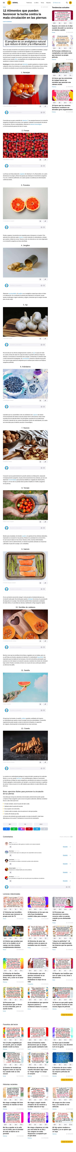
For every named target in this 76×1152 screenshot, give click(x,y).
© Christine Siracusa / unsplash (9, 582)
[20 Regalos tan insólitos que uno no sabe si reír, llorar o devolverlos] (62, 963)
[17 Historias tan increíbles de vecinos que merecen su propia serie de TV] (13, 902)
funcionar (19, 778)
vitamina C (25, 120)
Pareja (53, 32)
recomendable (12, 293)
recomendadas (12, 479)
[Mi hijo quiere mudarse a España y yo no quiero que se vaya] (62, 1117)
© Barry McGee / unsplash (8, 159)
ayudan (24, 536)
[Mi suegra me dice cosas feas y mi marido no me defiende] (62, 1093)
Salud (4, 7)
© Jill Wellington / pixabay (8, 400)
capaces (35, 414)
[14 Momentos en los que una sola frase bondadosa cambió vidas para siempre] (38, 902)
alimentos (25, 64)
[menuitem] (29, 2)
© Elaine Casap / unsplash (8, 521)
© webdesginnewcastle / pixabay (9, 640)
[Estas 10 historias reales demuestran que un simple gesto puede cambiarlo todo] (38, 1033)
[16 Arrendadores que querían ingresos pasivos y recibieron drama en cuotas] (38, 993)
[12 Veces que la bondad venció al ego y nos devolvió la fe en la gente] (62, 1033)
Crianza (54, 111)
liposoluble (40, 657)
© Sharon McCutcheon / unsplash (10, 106)
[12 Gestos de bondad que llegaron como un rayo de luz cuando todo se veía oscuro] (13, 1058)
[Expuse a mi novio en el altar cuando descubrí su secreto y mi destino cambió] (62, 16)
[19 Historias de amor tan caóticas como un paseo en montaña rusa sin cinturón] (38, 931)
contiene (23, 718)
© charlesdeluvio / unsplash (8, 221)
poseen (21, 237)
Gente (4, 1011)
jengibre (20, 293)
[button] (10, 824)
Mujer (53, 979)
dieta (16, 59)
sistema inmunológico (36, 124)
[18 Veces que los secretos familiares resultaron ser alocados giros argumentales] (62, 95)
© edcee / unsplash (7, 704)
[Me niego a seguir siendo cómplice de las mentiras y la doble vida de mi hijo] (38, 1093)
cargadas (22, 174)
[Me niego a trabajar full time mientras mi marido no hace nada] (13, 1093)
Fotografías (30, 984)
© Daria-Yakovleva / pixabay (8, 762)
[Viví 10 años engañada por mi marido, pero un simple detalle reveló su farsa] (13, 1033)
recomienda (26, 358)
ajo (34, 352)
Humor (4, 918)
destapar (30, 599)
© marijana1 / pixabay (7, 461)
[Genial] (12, 3)
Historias (54, 59)
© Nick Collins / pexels (7, 338)
